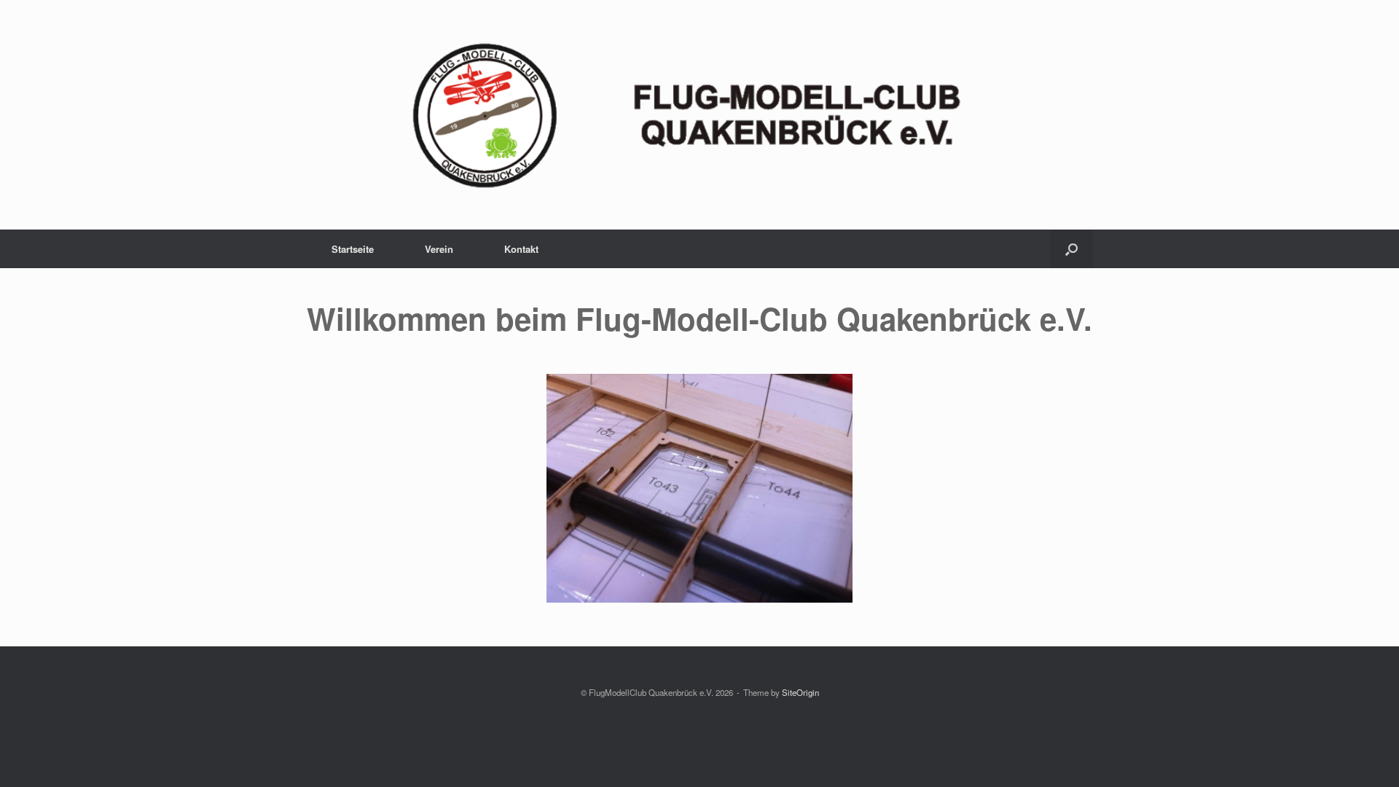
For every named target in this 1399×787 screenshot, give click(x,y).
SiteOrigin (800, 692)
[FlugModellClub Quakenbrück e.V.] (699, 115)
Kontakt (521, 249)
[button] (1071, 249)
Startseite (353, 249)
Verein (439, 249)
